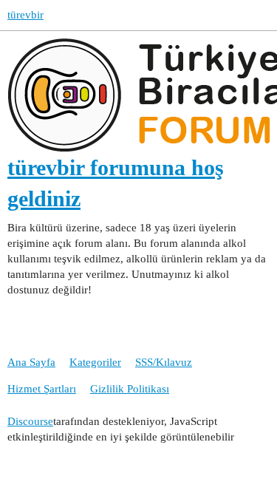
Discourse (30, 421)
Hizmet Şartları (41, 389)
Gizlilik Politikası (129, 389)
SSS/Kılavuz (163, 362)
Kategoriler (95, 362)
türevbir (25, 15)
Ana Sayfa (31, 362)
